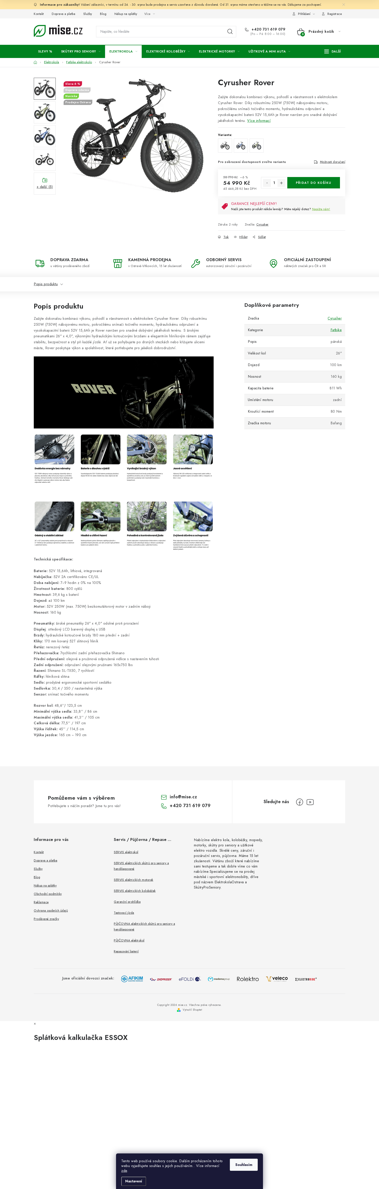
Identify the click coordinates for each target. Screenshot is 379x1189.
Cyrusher (262, 224)
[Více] (332, 51)
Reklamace (41, 902)
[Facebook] (299, 802)
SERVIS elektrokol (126, 852)
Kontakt (39, 14)
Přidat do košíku (313, 183)
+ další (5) (45, 186)
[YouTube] (310, 802)
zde (124, 1170)
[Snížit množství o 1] (267, 183)
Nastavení (133, 1181)
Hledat (230, 31)
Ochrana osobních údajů (51, 910)
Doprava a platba (63, 14)
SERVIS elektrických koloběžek (135, 891)
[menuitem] (45, 51)
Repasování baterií (126, 951)
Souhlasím (243, 1164)
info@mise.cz (183, 797)
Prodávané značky (46, 919)
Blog (103, 14)
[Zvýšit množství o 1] (281, 183)
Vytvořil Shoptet (192, 1010)
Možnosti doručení (332, 162)
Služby (87, 14)
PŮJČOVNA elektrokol (129, 940)
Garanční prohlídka (127, 902)
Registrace (334, 14)
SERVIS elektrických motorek (133, 880)
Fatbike (336, 329)
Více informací (259, 120)
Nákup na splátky (125, 14)
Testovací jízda (124, 913)
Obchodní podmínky (48, 894)
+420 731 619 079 (267, 29)
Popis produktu (46, 284)
